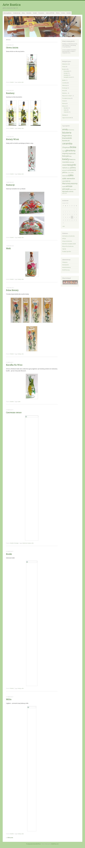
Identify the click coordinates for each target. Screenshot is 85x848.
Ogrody (64, 249)
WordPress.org (65, 270)
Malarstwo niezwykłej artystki (69, 243)
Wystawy (64, 115)
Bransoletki (66, 71)
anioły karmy (71, 129)
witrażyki (66, 189)
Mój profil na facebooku (68, 246)
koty (70, 156)
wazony (74, 183)
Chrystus (65, 147)
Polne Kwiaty (12, 290)
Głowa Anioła (12, 48)
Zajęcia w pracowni (66, 117)
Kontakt (69, 13)
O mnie (63, 13)
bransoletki (67, 138)
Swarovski (65, 175)
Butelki (12, 82)
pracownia (72, 170)
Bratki (9, 554)
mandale (65, 162)
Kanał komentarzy (66, 267)
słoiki (63, 181)
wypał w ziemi (73, 189)
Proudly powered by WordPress (33, 844)
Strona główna (7, 13)
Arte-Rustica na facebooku (68, 236)
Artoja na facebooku (67, 241)
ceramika (67, 143)
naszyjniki (71, 164)
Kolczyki (65, 73)
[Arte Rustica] (42, 26)
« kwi (63, 226)
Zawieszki (66, 112)
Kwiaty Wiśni (12, 139)
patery (73, 167)
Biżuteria (64, 69)
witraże (69, 186)
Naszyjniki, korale (68, 77)
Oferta (57, 13)
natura (64, 168)
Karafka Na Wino (14, 365)
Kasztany (10, 93)
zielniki (71, 191)
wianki (64, 186)
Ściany (63, 101)
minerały (71, 162)
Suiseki (35, 13)
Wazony (64, 103)
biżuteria (66, 132)
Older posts (9, 837)
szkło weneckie (68, 178)
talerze (67, 181)
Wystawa (65, 191)
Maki (8, 248)
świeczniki (64, 193)
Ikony (23, 13)
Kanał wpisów (65, 264)
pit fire (66, 170)
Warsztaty (66, 183)
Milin (8, 699)
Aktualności (65, 64)
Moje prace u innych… (67, 95)
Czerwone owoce (13, 412)
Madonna (72, 159)
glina (67, 150)
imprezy (65, 153)
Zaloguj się (64, 262)
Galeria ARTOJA (50, 13)
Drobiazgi (16, 543)
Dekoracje (64, 85)
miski (64, 165)
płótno (64, 172)
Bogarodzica (67, 135)
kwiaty (19, 128)
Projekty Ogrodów (66, 251)
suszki (72, 172)
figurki (63, 151)
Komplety (66, 75)
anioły (19, 82)
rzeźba (68, 172)
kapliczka (72, 153)
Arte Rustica (12, 4)
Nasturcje (10, 185)
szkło (22, 82)
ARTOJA (64, 238)
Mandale (66, 108)
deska (72, 147)
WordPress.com (55, 844)
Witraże (64, 106)
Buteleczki (25, 543)
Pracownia (41, 13)
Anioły (63, 66)
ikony (72, 150)
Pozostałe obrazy (66, 98)
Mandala (28, 13)
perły (63, 170)
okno (69, 168)
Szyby (65, 110)
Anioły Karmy (16, 13)
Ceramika (64, 83)
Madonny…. (65, 93)
